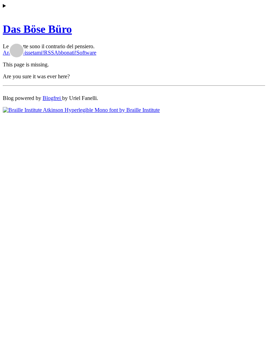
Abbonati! (65, 53)
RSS (49, 53)
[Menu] (134, 6)
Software (86, 53)
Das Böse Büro (37, 29)
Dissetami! (32, 53)
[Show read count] (16, 50)
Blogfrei (52, 98)
